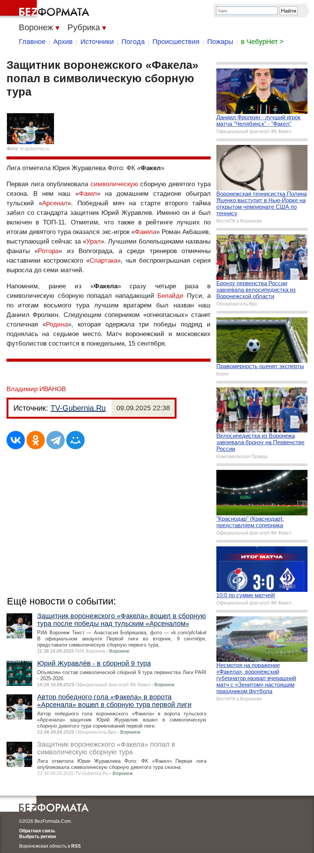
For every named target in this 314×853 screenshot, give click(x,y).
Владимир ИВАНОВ (36, 389)
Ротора (48, 251)
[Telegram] (55, 440)
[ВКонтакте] (16, 440)
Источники (97, 41)
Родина (57, 324)
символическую (114, 184)
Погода (133, 41)
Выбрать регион (37, 836)
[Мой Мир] (75, 440)
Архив (63, 41)
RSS (76, 846)
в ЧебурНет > (262, 41)
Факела (145, 232)
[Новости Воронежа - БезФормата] (46, 9)
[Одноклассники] (35, 440)
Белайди (170, 295)
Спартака (103, 260)
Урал (93, 241)
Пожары (220, 41)
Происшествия (176, 41)
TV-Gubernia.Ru (78, 408)
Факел (88, 193)
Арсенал (54, 203)
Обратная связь (37, 831)
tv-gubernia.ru (34, 148)
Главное (32, 41)
